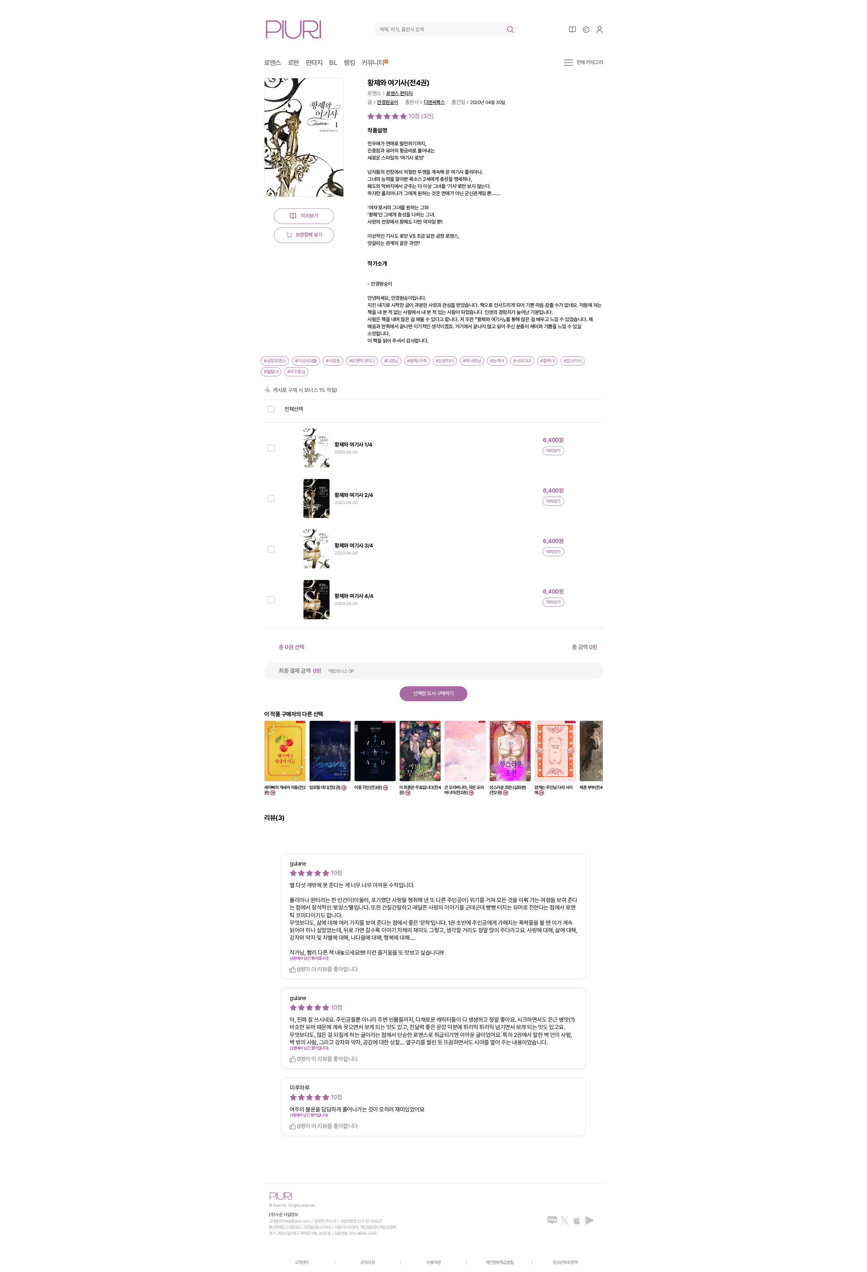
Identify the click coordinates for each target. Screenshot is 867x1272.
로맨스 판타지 (399, 93)
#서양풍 (333, 360)
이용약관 (433, 1262)
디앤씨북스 (434, 102)
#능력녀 (497, 360)
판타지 (314, 62)
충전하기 (586, 29)
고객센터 (302, 1262)
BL (333, 62)
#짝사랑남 (472, 360)
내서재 (572, 29)
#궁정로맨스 (275, 360)
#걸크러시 (573, 360)
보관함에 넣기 (309, 235)
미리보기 (309, 216)
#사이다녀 (522, 360)
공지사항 (367, 1262)
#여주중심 (296, 371)
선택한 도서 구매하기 (433, 693)
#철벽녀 (547, 360)
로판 (293, 62)
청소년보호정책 (565, 1262)
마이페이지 (599, 29)
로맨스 (272, 62)
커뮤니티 (373, 62)
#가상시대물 (306, 360)
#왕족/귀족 (417, 360)
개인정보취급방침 (499, 1262)
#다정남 (391, 360)
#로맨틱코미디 (362, 360)
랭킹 (349, 62)
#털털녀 (271, 371)
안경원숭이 (387, 102)
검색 (510, 29)
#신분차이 (445, 360)
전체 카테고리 (589, 63)
